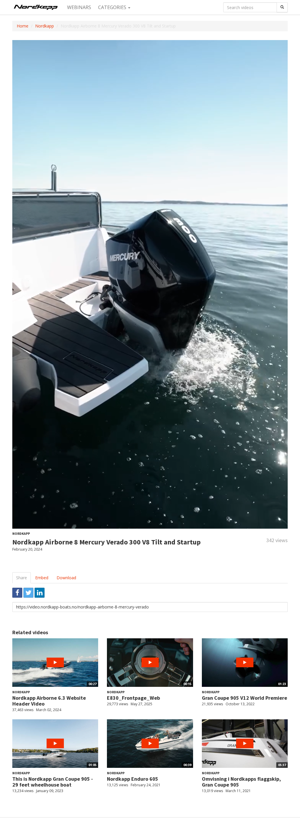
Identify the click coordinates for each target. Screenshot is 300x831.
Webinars (79, 7)
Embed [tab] (41, 577)
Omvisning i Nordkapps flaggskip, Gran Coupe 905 (241, 781)
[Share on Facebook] (17, 593)
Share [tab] (21, 577)
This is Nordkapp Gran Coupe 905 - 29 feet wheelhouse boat (52, 781)
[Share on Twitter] (28, 593)
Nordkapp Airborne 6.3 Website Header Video (49, 700)
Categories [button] (112, 7)
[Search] (282, 7)
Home (22, 26)
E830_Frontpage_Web (133, 697)
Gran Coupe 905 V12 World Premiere (244, 697)
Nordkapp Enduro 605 (132, 778)
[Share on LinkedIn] (40, 593)
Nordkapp (44, 26)
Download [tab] (66, 577)
